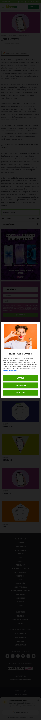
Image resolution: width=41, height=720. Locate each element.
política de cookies (10, 371)
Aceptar (20, 378)
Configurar (20, 385)
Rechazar (20, 392)
